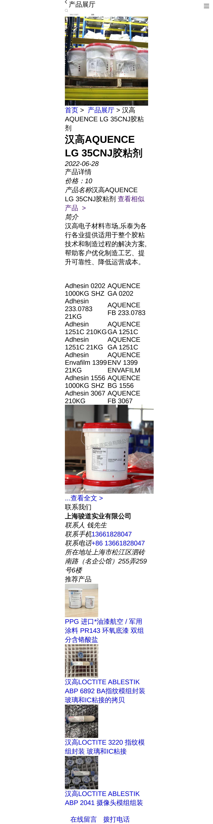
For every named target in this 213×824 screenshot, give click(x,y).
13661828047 (112, 534)
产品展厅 (101, 110)
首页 (71, 110)
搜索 (92, 14)
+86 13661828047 (118, 543)
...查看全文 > (84, 498)
